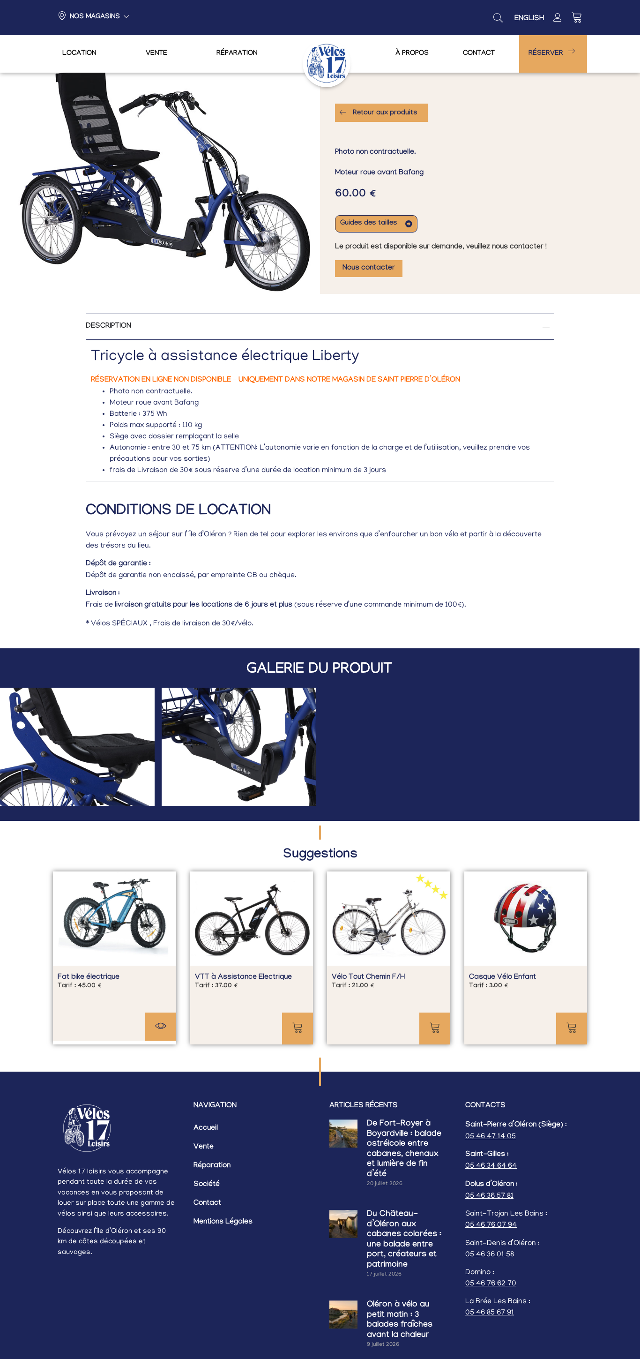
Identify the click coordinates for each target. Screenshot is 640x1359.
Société (206, 1184)
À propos (412, 54)
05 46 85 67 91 (489, 1313)
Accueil (205, 1128)
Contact (479, 54)
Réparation (236, 54)
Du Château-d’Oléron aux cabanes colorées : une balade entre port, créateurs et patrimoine (404, 1240)
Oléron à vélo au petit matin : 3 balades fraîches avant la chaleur (399, 1320)
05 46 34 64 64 (491, 1166)
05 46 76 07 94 (491, 1225)
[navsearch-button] (498, 18)
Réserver (545, 54)
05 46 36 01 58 (489, 1255)
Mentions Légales (223, 1222)
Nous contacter (368, 268)
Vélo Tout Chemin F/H (368, 977)
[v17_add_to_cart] (297, 1028)
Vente (156, 54)
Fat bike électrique (88, 977)
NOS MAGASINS (95, 17)
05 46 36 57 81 (489, 1196)
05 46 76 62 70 (490, 1284)
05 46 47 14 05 (490, 1137)
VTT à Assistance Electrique (243, 977)
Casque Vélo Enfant (502, 977)
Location (79, 54)
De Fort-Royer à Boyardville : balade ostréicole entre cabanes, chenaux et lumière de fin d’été (404, 1149)
